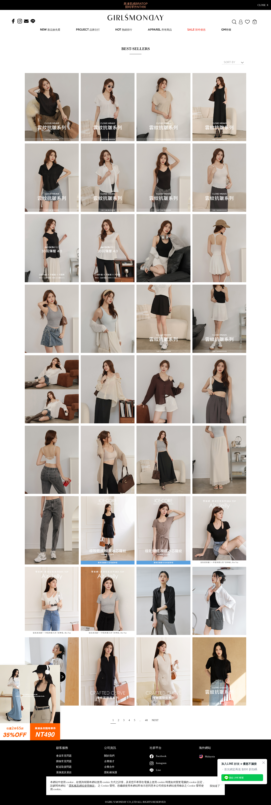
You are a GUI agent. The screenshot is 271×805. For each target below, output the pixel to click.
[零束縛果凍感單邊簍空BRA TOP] (219, 530)
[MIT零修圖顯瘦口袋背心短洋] (108, 671)
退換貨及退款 (64, 772)
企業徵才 (109, 761)
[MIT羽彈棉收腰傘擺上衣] (52, 248)
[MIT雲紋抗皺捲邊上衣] (219, 671)
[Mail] (26, 21)
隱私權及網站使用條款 (82, 785)
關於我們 (109, 755)
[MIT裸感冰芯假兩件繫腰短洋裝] (108, 530)
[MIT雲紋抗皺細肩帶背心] (163, 177)
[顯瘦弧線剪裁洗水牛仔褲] (52, 530)
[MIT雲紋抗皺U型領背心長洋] (219, 107)
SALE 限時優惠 (196, 30)
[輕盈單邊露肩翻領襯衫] (52, 389)
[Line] (33, 21)
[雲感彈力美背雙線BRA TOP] (163, 248)
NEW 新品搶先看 (50, 30)
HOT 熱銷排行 (123, 30)
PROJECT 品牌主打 (88, 30)
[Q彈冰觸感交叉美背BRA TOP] (219, 389)
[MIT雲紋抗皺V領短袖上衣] (52, 107)
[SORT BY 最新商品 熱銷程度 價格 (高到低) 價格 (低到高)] (234, 62)
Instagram (161, 763)
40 (146, 720)
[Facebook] (13, 21)
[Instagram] (19, 21)
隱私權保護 (110, 772)
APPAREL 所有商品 (160, 30)
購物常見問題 (64, 761)
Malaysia (210, 756)
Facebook (161, 756)
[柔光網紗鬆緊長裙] (163, 460)
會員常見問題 (64, 755)
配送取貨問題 (64, 767)
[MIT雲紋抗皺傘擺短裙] (163, 319)
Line (158, 769)
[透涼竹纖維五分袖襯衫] (163, 601)
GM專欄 (226, 30)
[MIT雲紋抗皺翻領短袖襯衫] (52, 177)
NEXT (155, 720)
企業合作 (109, 767)
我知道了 (215, 786)
